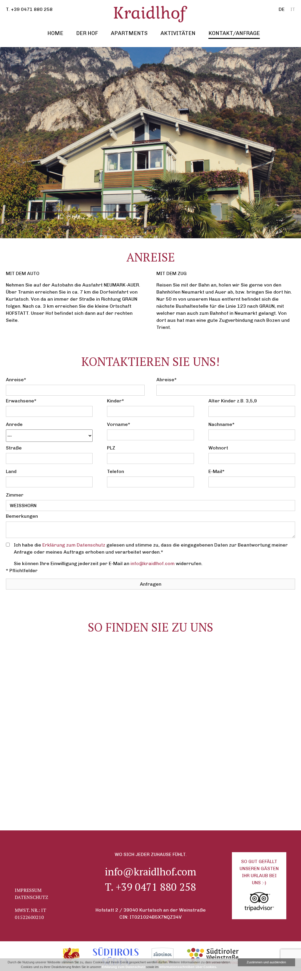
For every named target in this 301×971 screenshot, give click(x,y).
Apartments (129, 33)
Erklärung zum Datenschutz (73, 545)
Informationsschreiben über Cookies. (188, 967)
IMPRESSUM (28, 890)
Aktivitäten (177, 33)
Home (55, 33)
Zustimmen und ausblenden (266, 962)
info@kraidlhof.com (153, 563)
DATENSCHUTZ (31, 897)
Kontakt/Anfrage (234, 33)
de (282, 9)
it (292, 9)
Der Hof (87, 33)
